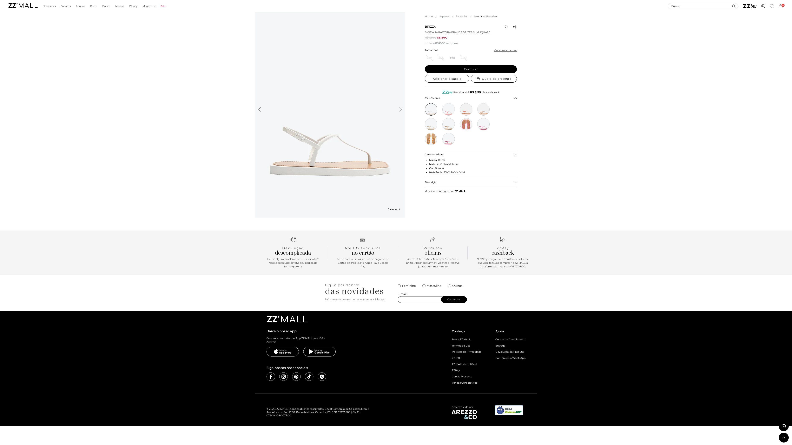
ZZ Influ (456, 358)
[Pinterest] (296, 376)
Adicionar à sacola (447, 79)
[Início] (23, 6)
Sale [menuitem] (162, 6)
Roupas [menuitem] (80, 6)
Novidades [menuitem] (49, 6)
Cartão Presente (462, 376)
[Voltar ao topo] (784, 438)
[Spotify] (322, 376)
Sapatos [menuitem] (66, 6)
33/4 (429, 57)
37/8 (452, 57)
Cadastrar (454, 299)
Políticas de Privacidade (466, 351)
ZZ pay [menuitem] (133, 6)
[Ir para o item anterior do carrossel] (259, 109)
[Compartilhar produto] (515, 27)
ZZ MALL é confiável (464, 364)
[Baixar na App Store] (282, 352)
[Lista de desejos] (772, 6)
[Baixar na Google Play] (319, 352)
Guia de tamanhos (505, 50)
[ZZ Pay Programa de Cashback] (750, 6)
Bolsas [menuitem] (106, 6)
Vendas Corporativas (464, 382)
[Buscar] (733, 6)
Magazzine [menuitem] (149, 6)
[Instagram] (283, 376)
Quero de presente (496, 79)
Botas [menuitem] (93, 6)
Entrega (500, 345)
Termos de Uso (461, 345)
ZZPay (456, 370)
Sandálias (461, 16)
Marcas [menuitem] (119, 6)
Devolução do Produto (509, 351)
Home (429, 16)
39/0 (464, 57)
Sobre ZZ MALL (461, 339)
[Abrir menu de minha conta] (763, 6)
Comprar (471, 69)
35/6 (441, 57)
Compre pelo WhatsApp (510, 358)
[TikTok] (309, 376)
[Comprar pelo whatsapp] (784, 426)
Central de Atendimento (510, 339)
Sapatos (444, 16)
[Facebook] (270, 376)
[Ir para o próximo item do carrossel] (400, 109)
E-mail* (403, 294)
